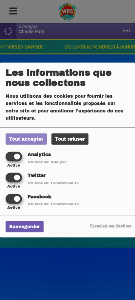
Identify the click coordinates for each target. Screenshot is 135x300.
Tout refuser (70, 139)
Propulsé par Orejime (110, 225)
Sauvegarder (24, 226)
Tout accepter (26, 139)
